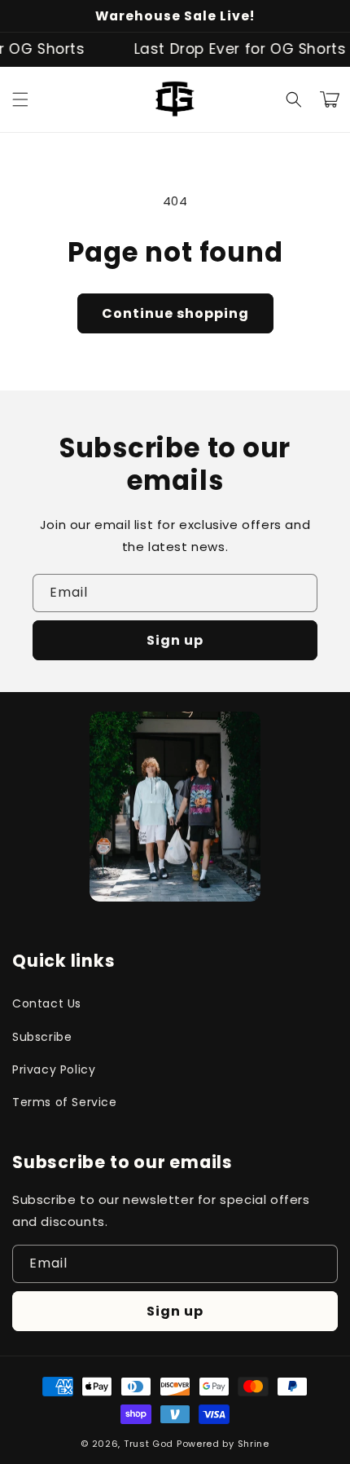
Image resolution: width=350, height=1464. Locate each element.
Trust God (148, 1443)
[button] (20, 99)
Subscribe (42, 1037)
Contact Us (46, 1003)
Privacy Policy (53, 1069)
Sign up (175, 640)
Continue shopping (175, 313)
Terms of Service (64, 1102)
